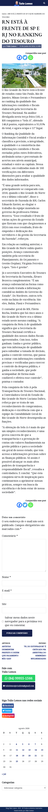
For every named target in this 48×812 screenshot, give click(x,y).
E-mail (7, 590)
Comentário (10, 536)
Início (4, 14)
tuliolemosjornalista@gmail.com (19, 686)
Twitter (8, 710)
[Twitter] (25, 57)
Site (4, 604)
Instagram (9, 715)
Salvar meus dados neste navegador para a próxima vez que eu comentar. (23, 621)
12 (23, 750)
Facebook (8, 705)
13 (29, 750)
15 (42, 750)
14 (36, 750)
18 (17, 755)
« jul (4, 774)
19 (23, 755)
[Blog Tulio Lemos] (16, 3)
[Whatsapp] (30, 57)
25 (17, 761)
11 (17, 750)
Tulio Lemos (11, 46)
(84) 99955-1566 (20, 678)
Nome (6, 577)
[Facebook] (19, 57)
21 (36, 755)
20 (29, 755)
